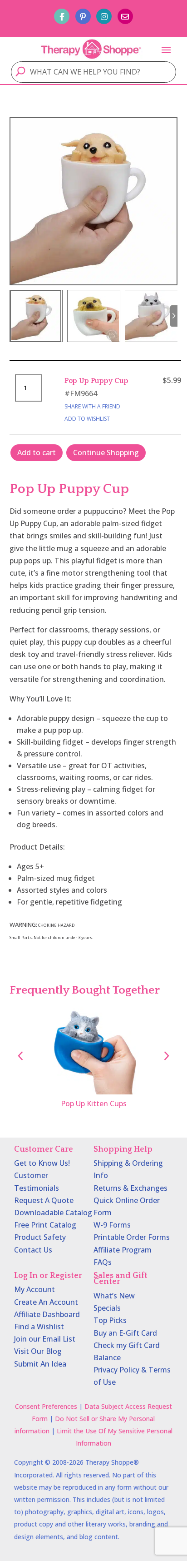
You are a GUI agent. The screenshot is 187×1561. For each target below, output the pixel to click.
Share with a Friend (92, 406)
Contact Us (33, 1250)
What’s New (114, 1296)
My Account (34, 1289)
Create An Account (46, 1302)
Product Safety (40, 1237)
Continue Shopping (106, 452)
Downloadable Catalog (53, 1213)
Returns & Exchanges (130, 1188)
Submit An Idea (40, 1364)
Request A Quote (44, 1200)
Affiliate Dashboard (47, 1314)
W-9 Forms (112, 1225)
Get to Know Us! (42, 1163)
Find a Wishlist (39, 1327)
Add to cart (36, 452)
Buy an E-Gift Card (125, 1333)
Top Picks (110, 1320)
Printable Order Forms (132, 1237)
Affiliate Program (123, 1250)
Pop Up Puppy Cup (96, 381)
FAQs (103, 1262)
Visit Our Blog (38, 1351)
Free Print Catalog (45, 1225)
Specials (107, 1308)
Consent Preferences (46, 1406)
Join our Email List (44, 1339)
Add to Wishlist (87, 419)
